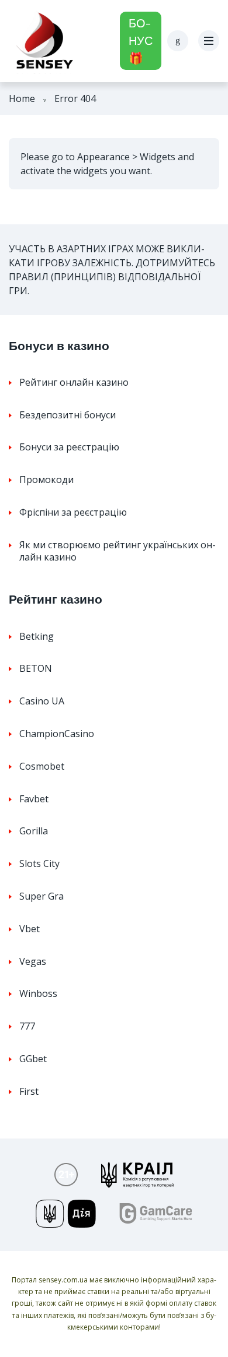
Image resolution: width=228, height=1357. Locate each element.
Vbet (29, 928)
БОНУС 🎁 (141, 41)
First (29, 1091)
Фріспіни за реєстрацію (73, 512)
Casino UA (41, 701)
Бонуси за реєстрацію (69, 446)
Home (22, 98)
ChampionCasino (56, 733)
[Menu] (208, 40)
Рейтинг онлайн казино (74, 382)
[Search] (177, 40)
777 (27, 1026)
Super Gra (41, 896)
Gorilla (33, 830)
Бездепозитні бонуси (67, 414)
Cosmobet (41, 766)
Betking (36, 636)
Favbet (34, 798)
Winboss (38, 993)
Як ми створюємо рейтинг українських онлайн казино (117, 550)
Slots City (39, 863)
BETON (35, 668)
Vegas (32, 961)
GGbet (33, 1058)
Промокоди (46, 479)
